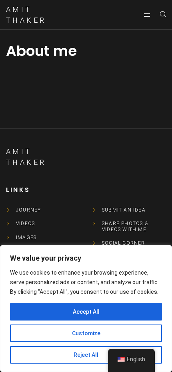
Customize (86, 333)
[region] (86, 308)
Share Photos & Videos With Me (125, 226)
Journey (28, 210)
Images (26, 237)
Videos (25, 223)
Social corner (123, 243)
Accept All (86, 312)
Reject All (86, 355)
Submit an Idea (124, 210)
